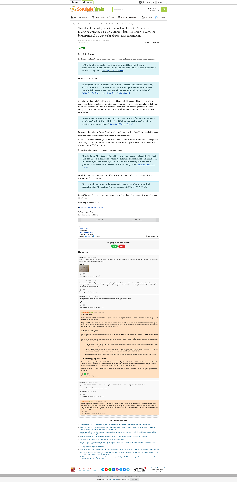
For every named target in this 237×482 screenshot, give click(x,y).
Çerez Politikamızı (113, 479)
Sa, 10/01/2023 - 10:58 (90, 257)
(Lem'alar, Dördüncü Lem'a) (112, 70)
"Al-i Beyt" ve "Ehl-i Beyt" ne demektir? (92, 447)
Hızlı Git (147, 2)
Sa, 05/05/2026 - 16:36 (92, 383)
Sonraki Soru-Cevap (137, 220)
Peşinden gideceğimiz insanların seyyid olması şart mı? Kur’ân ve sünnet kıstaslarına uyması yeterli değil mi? (113, 436)
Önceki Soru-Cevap (100, 220)
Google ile (153, 9)
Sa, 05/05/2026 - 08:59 (92, 297)
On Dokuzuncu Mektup (115, 24)
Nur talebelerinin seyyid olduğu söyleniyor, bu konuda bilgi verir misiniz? (102, 439)
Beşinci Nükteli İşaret (129, 24)
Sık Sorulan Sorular (112, 477)
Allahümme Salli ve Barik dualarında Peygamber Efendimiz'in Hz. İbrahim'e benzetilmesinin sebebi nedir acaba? (115, 425)
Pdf (96, 236)
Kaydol (77, 2)
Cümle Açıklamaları (94, 24)
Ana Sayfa (73, 24)
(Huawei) (93, 471)
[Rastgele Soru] (153, 2)
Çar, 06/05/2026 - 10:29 (100, 402)
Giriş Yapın (92, 276)
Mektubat (104, 24)
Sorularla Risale (84, 229)
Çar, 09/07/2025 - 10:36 (90, 281)
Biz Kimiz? (100, 477)
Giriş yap (89, 2)
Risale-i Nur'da (154, 10)
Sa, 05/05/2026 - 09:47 (99, 312)
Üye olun (101, 276)
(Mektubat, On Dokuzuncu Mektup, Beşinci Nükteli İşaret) (106, 93)
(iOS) (88, 471)
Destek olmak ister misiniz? (158, 468)
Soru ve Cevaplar (82, 24)
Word (88, 236)
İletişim (138, 477)
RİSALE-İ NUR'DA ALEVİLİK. (91, 207)
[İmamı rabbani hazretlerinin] (84, 268)
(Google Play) (81, 471)
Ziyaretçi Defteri (127, 477)
